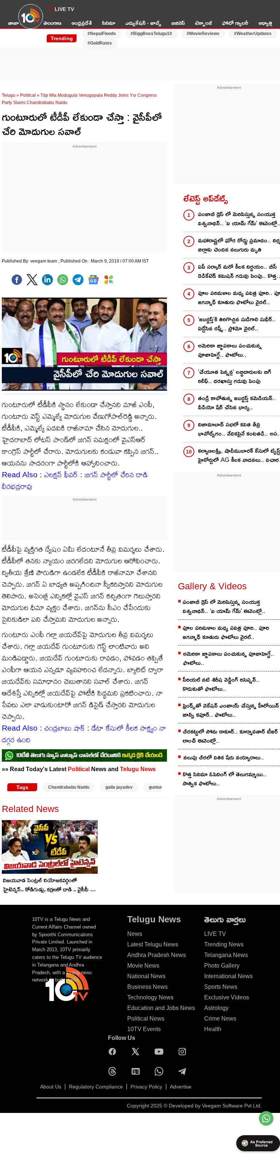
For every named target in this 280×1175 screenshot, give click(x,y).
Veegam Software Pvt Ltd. (232, 1106)
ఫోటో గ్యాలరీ (235, 23)
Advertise (180, 1087)
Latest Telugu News (152, 944)
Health (212, 1029)
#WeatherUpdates (253, 33)
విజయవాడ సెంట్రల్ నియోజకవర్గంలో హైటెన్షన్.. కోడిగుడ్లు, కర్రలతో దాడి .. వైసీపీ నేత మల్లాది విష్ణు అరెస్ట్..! (50, 885)
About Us (50, 1087)
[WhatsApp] (161, 1071)
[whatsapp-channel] (84, 755)
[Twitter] (32, 279)
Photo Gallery (222, 965)
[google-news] (93, 279)
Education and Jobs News (161, 1008)
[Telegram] (184, 1071)
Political (28, 95)
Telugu (8, 95)
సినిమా (108, 23)
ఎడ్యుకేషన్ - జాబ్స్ (143, 23)
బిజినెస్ (178, 23)
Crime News (220, 1018)
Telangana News (226, 955)
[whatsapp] (62, 279)
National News (146, 976)
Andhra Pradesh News (156, 955)
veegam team (44, 261)
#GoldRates (100, 43)
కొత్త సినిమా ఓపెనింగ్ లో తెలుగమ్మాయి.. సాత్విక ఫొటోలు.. (225, 779)
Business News (147, 987)
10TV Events (144, 1029)
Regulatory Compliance (96, 1087)
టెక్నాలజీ (203, 23)
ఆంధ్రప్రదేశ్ (81, 23)
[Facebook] (16, 279)
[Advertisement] (140, 59)
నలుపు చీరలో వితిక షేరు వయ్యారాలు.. (223, 757)
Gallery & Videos (212, 586)
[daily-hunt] (108, 279)
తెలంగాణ (52, 23)
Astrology (216, 1008)
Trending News (224, 944)
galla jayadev (119, 787)
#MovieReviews (203, 33)
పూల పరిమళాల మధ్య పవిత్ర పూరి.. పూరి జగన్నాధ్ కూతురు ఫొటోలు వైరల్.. (226, 632)
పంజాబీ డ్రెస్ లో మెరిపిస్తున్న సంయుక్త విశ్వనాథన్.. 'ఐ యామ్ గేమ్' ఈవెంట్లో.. (224, 606)
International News (228, 976)
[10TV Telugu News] (31, 21)
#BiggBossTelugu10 (151, 33)
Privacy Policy (146, 1087)
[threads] (114, 1071)
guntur (155, 787)
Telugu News (138, 769)
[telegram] (78, 279)
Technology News (150, 997)
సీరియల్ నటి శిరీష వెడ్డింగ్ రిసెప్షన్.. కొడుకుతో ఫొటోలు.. (221, 684)
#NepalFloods (102, 33)
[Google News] (137, 1071)
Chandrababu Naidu (68, 787)
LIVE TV (64, 9)
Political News (145, 1018)
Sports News (220, 987)
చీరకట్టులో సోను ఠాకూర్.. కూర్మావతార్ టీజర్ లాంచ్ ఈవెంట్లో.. (230, 736)
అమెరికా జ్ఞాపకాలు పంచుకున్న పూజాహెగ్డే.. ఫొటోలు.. (228, 658)
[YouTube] (161, 1051)
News (134, 934)
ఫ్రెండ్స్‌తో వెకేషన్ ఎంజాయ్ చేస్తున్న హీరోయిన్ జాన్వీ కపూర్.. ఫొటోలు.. (231, 710)
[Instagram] (184, 1051)
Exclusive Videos (226, 997)
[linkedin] (47, 279)
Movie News (143, 965)
